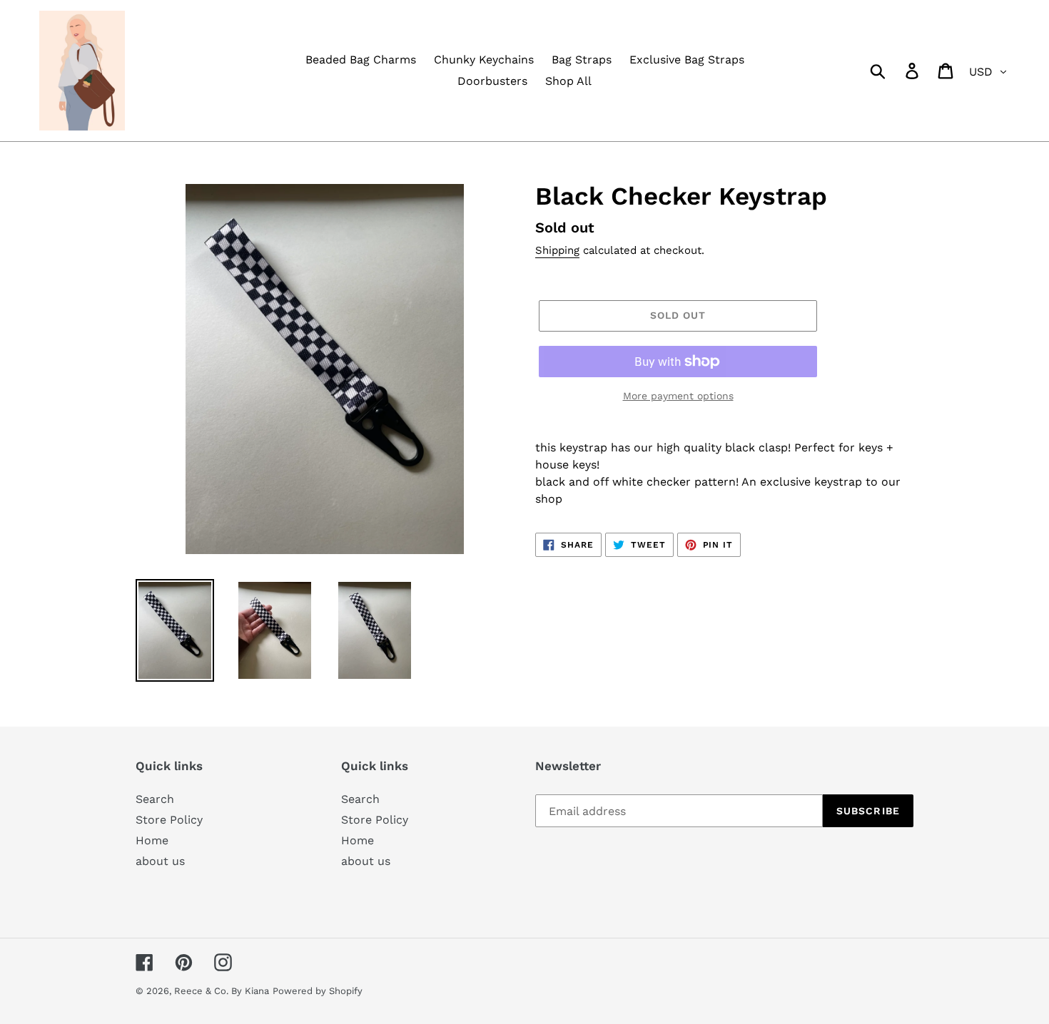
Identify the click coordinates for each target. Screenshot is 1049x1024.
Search (155, 799)
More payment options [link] (678, 395)
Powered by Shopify (318, 990)
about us (160, 861)
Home (152, 840)
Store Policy (169, 819)
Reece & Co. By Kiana (221, 990)
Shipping (557, 250)
